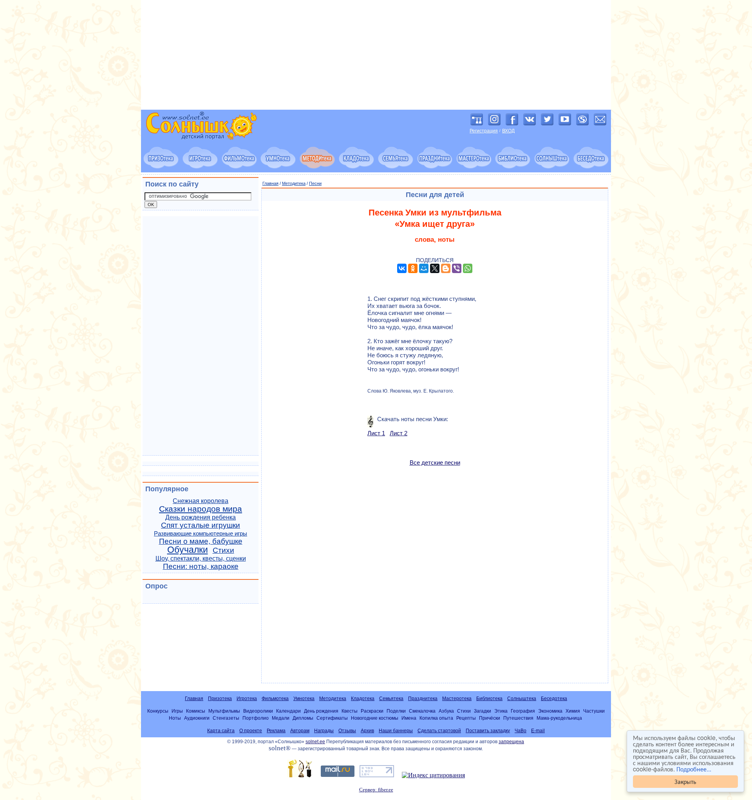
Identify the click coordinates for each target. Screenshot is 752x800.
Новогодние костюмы (374, 717)
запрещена (511, 741)
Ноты (175, 717)
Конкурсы (157, 710)
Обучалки (187, 550)
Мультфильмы (224, 710)
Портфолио (255, 717)
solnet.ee (315, 741)
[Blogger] (445, 268)
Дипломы (303, 717)
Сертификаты (332, 717)
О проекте (250, 730)
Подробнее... (693, 768)
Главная (270, 183)
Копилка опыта (436, 717)
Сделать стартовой (439, 730)
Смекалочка (422, 710)
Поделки (396, 710)
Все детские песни (435, 462)
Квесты (350, 710)
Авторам (299, 730)
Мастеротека (457, 698)
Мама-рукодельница (559, 717)
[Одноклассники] (413, 268)
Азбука (446, 710)
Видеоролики (258, 710)
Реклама (276, 730)
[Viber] (456, 268)
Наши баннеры (396, 730)
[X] (434, 268)
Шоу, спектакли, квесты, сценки (200, 558)
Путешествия (518, 717)
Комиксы (195, 710)
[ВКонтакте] (402, 268)
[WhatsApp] (467, 268)
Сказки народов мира (200, 509)
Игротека (247, 698)
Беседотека (554, 698)
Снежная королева (200, 501)
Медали (280, 717)
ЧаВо (520, 730)
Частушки (594, 710)
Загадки (482, 710)
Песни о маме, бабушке (200, 541)
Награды (324, 730)
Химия (573, 710)
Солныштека (521, 698)
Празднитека (422, 698)
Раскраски (372, 710)
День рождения (321, 710)
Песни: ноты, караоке (201, 566)
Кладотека (362, 698)
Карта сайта (221, 730)
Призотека (220, 698)
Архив (367, 730)
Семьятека (391, 698)
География (523, 710)
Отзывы (347, 730)
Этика (501, 710)
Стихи (223, 550)
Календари (288, 710)
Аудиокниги (197, 717)
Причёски (489, 717)
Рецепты (466, 717)
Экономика (550, 710)
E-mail (538, 730)
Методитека (294, 183)
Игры (177, 710)
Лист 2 (398, 433)
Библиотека (489, 698)
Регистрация (484, 131)
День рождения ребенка (200, 517)
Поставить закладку (488, 730)
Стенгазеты (226, 717)
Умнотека (304, 698)
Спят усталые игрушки (200, 525)
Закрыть (685, 781)
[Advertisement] (376, 55)
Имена (408, 717)
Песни (315, 183)
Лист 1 (376, 433)
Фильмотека (275, 698)
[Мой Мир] (423, 268)
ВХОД (508, 131)
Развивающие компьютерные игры (200, 533)
